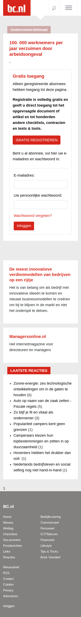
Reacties (9, 557)
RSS (6, 573)
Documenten (12, 540)
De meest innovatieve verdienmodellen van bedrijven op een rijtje (39, 274)
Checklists (10, 534)
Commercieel (49, 522)
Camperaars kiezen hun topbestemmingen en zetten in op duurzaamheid (41, 441)
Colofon (8, 584)
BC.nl (8, 506)
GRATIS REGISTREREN (37, 140)
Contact (8, 578)
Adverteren (10, 596)
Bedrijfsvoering (50, 516)
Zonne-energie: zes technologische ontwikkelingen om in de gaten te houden (43, 389)
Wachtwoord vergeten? (33, 216)
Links (6, 551)
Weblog (8, 528)
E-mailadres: (24, 175)
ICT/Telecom (49, 534)
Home (7, 516)
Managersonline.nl (27, 336)
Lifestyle (46, 545)
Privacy (8, 590)
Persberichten (12, 545)
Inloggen (9, 606)
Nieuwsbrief (11, 567)
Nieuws (8, 522)
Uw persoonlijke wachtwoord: (38, 195)
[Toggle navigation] (68, 7)
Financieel (47, 540)
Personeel (47, 528)
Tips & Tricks (49, 551)
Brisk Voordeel (50, 557)
